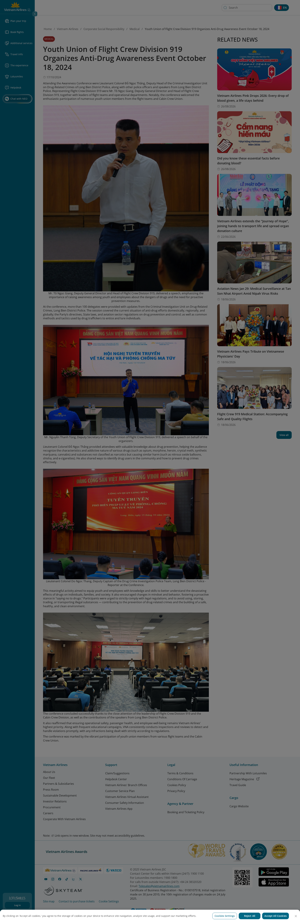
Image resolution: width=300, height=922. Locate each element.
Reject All (249, 915)
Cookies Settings (225, 915)
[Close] (295, 916)
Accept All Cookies (275, 915)
